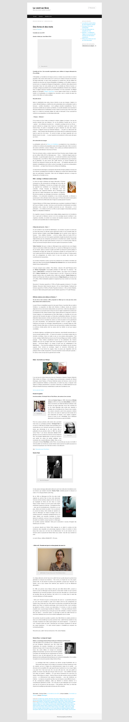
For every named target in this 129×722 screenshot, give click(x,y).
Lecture (67, 698)
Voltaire (63, 709)
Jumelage (39, 708)
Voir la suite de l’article (38, 390)
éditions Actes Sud (40, 702)
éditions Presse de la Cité (69, 704)
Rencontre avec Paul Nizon (42, 449)
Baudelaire (40, 701)
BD (54, 698)
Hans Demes (42, 706)
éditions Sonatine (36, 705)
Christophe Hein (53, 701)
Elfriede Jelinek (44, 705)
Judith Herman (68, 706)
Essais (64, 698)
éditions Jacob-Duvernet (51, 704)
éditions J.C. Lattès (41, 704)
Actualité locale (41, 698)
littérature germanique (37, 700)
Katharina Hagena (46, 708)
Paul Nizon (46, 709)
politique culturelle (64, 700)
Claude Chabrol (67, 701)
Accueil (34, 16)
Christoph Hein (46, 701)
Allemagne (44, 695)
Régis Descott (52, 709)
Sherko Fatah (58, 709)
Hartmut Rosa (48, 706)
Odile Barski (41, 709)
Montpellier (57, 700)
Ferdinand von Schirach (53, 705)
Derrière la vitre (48, 16)
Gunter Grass (36, 706)
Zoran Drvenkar (72, 709)
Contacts (41, 16)
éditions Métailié (60, 704)
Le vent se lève (41, 7)
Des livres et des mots (43, 26)
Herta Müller (61, 706)
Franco (59, 705)
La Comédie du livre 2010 (53, 693)
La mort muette (53, 708)
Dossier (57, 698)
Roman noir (70, 700)
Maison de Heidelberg (53, 144)
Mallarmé (69, 708)
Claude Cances (61, 701)
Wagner (66, 709)
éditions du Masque (58, 702)
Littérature (72, 698)
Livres (53, 700)
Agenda (46, 698)
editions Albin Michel (49, 702)
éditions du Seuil (66, 702)
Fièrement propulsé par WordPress (64, 716)
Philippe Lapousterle (49, 91)
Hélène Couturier (55, 706)
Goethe (72, 705)
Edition (60, 698)
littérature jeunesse (47, 700)
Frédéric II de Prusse (66, 705)
